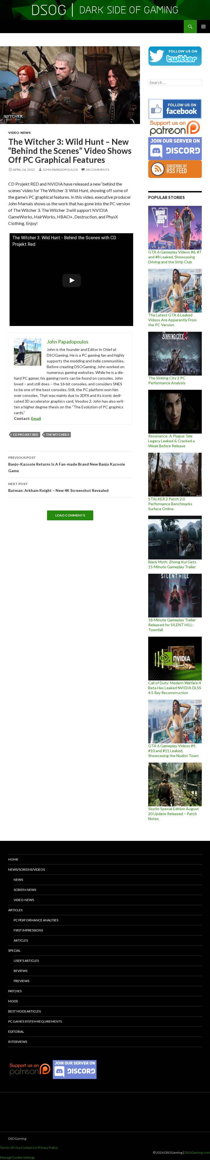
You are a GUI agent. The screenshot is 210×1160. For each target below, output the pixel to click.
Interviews (17, 1042)
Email (36, 418)
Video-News (19, 133)
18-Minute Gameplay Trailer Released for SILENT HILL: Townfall (172, 624)
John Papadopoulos (60, 170)
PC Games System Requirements (35, 1021)
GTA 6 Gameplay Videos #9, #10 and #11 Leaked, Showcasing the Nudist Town (173, 750)
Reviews (20, 971)
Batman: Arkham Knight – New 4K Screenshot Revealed (58, 487)
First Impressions (28, 930)
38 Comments (97, 170)
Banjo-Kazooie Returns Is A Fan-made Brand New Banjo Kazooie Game (66, 464)
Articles (15, 910)
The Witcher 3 (57, 434)
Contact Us (29, 1147)
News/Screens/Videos (26, 869)
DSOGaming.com (197, 1152)
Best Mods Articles (24, 1011)
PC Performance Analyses (36, 920)
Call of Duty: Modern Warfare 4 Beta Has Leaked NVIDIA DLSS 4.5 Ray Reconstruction (174, 687)
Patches (15, 991)
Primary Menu (203, 26)
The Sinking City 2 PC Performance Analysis (166, 380)
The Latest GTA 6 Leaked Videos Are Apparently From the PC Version (172, 320)
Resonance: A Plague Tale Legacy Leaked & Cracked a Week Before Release (171, 441)
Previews (21, 981)
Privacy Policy (48, 1147)
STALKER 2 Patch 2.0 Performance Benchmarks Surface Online (170, 504)
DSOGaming (17, 1138)
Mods (13, 1001)
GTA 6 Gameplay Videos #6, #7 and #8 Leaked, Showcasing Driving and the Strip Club (174, 257)
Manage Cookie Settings (17, 1157)
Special (14, 950)
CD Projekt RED (25, 434)
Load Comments (70, 515)
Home (13, 859)
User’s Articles (26, 961)
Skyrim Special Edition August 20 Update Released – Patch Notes (173, 813)
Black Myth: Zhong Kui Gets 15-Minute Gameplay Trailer (172, 564)
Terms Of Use (10, 1147)
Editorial (16, 1031)
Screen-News (25, 890)
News (18, 880)
